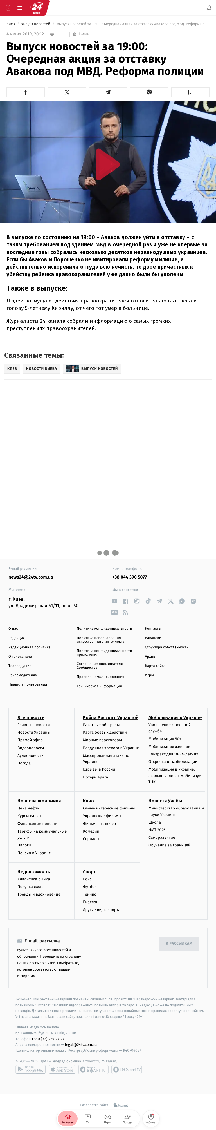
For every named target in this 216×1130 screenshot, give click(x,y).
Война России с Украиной (110, 717)
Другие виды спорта (101, 909)
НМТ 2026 (157, 830)
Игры (149, 675)
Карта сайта (155, 666)
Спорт (89, 872)
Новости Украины (33, 732)
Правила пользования (27, 684)
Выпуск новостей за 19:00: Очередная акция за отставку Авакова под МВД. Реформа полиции (133, 24)
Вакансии (153, 638)
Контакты (153, 629)
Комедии (91, 831)
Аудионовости (30, 755)
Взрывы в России (99, 769)
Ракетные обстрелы (101, 724)
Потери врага (95, 777)
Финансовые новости (37, 823)
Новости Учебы (165, 801)
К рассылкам (179, 944)
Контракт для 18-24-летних (173, 754)
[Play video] (108, 164)
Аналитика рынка (33, 879)
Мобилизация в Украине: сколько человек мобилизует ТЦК (175, 776)
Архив (150, 657)
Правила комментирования (100, 677)
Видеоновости (30, 748)
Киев (11, 24)
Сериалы (91, 839)
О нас (13, 629)
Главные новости (33, 724)
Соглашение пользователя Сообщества (100, 665)
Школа (154, 822)
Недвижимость (33, 872)
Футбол (90, 886)
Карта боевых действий (105, 732)
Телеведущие (20, 666)
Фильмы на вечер (99, 823)
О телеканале (20, 657)
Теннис (89, 894)
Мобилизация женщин (169, 746)
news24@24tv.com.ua (30, 577)
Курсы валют (29, 816)
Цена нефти (28, 808)
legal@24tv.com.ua (81, 1045)
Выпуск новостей (36, 24)
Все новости (30, 717)
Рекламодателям (22, 675)
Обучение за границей (169, 845)
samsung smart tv (126, 1069)
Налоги (24, 845)
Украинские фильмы (102, 816)
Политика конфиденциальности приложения (104, 653)
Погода (24, 763)
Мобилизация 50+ (164, 739)
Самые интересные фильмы (109, 808)
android (30, 1069)
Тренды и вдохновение (38, 894)
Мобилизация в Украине (175, 717)
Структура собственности (166, 647)
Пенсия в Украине (34, 853)
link (114, 601)
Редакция (16, 638)
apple (62, 1069)
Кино (88, 801)
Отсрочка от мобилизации (172, 761)
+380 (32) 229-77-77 (48, 1039)
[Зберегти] (190, 92)
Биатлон (90, 902)
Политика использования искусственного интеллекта (101, 640)
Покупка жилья (31, 886)
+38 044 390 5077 (129, 577)
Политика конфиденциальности (104, 629)
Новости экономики (39, 801)
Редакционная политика (29, 647)
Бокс (87, 879)
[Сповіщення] (209, 8)
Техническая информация (99, 686)
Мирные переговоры (102, 740)
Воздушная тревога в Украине (111, 748)
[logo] (36, 8)
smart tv (93, 1069)
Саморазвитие (161, 837)
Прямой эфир (30, 740)
